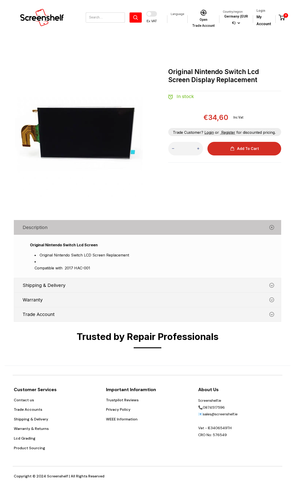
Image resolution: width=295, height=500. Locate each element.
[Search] (136, 17)
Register (228, 132)
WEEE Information (122, 419)
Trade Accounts (28, 409)
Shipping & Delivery (31, 419)
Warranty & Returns (31, 428)
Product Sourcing (29, 448)
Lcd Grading (24, 438)
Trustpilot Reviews (122, 400)
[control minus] (173, 148)
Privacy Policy (118, 409)
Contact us (24, 400)
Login (209, 132)
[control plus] (198, 148)
